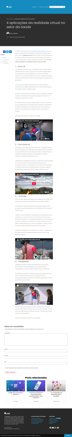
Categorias (34, 6)
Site (5, 361)
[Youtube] (53, 428)
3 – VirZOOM (4, 61)
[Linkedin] (58, 428)
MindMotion (31, 266)
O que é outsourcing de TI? (36, 418)
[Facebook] (50, 428)
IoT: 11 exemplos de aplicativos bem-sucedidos (56, 394)
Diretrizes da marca (53, 419)
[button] (4, 51)
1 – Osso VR (3, 57)
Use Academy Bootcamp (53, 420)
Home (7, 18)
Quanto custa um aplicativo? (36, 422)
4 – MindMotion (5, 63)
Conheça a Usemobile (44, 6)
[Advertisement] (62, 68)
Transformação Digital (20, 37)
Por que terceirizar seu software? (37, 420)
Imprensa (51, 423)
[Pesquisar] (63, 7)
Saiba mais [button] (38, 435)
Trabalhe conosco (52, 418)
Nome (6, 349)
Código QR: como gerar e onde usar (15, 393)
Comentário (7, 333)
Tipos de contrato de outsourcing (37, 419)
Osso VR (18, 84)
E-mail (6, 355)
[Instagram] (55, 428)
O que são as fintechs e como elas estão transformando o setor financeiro (36, 395)
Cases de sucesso (52, 422)
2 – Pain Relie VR (5, 59)
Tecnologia (11, 18)
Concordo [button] (68, 435)
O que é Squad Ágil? (35, 423)
